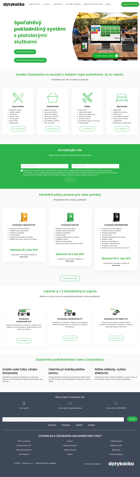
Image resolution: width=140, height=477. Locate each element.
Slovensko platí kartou (24, 450)
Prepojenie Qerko (116, 445)
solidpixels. (52, 463)
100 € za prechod (24, 441)
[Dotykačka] (14, 4)
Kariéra (70, 454)
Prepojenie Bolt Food (24, 445)
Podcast (70, 441)
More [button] (108, 4)
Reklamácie (116, 450)
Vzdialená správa (116, 441)
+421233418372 (121, 408)
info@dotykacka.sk (75, 408)
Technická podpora (116, 454)
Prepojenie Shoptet (70, 445)
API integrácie (24, 454)
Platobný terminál (70, 450)
